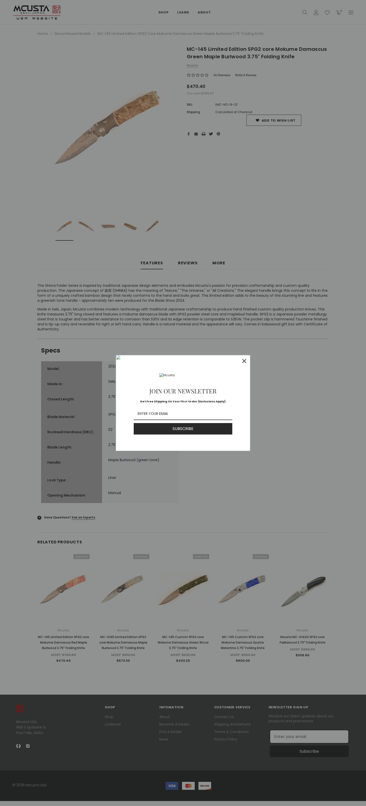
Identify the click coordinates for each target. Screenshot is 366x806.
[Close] (244, 361)
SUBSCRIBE (183, 429)
